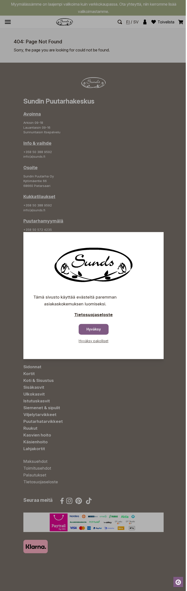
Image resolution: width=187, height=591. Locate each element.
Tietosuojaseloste (93, 314)
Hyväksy (93, 329)
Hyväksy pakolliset (93, 341)
